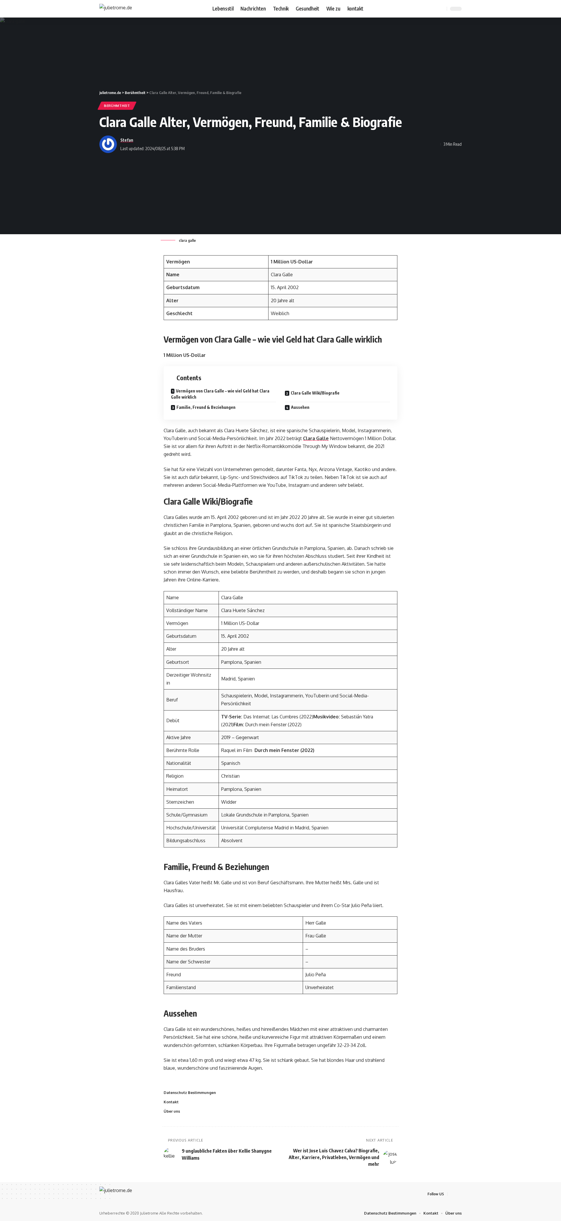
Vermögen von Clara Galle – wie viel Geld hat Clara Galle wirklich (220, 394)
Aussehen (300, 407)
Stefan (126, 140)
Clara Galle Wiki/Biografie (315, 392)
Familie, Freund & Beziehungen (206, 407)
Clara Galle (316, 438)
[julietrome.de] (115, 9)
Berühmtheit (117, 105)
